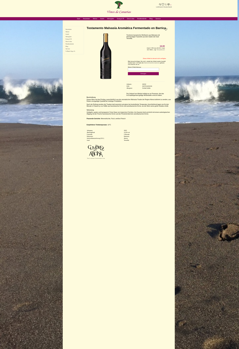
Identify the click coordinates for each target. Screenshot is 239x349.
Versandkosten (161, 49)
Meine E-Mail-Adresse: (134, 67)
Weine (67, 31)
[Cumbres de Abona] (96, 161)
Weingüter (69, 36)
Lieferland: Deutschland (164, 7)
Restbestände (70, 44)
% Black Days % (70, 51)
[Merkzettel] (165, 30)
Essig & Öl (69, 39)
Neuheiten (69, 29)
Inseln (67, 34)
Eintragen (143, 73)
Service (68, 49)
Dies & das (69, 41)
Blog (67, 46)
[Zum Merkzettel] (163, 5)
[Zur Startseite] (118, 8)
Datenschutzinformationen (151, 63)
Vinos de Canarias (119, 11)
